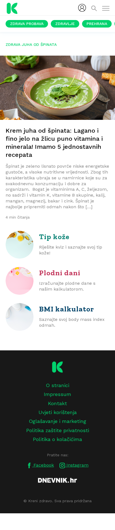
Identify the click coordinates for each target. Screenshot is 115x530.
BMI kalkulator (66, 308)
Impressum (57, 394)
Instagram (76, 465)
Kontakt (57, 403)
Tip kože (54, 236)
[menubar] (82, 7)
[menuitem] (82, 7)
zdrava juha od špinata (31, 44)
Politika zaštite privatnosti (57, 430)
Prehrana (97, 23)
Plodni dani (59, 272)
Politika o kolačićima (57, 439)
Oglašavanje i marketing (57, 421)
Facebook (43, 465)
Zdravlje (65, 23)
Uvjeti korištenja (58, 412)
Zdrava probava (27, 23)
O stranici (57, 385)
